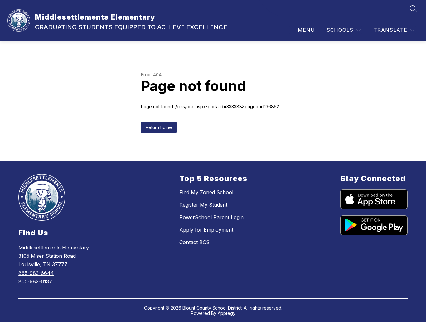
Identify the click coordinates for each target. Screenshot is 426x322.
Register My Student (203, 205)
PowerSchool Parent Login (211, 217)
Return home (159, 127)
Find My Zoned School (206, 192)
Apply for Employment (206, 230)
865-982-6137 (35, 281)
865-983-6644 (36, 273)
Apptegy (226, 313)
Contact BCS (194, 242)
